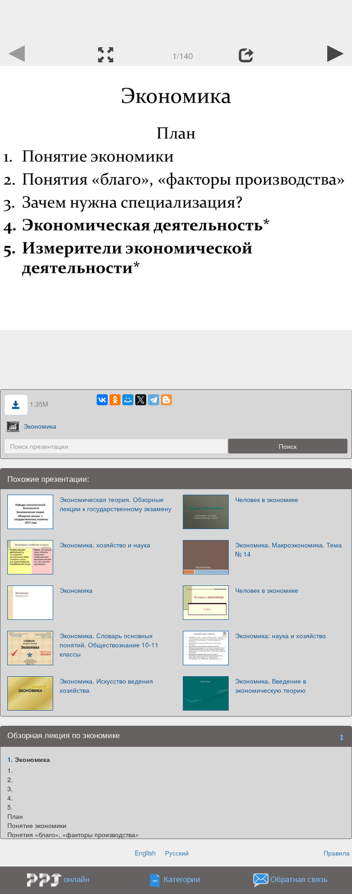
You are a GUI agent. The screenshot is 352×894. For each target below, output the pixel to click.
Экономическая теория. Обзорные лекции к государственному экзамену (115, 504)
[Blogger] (166, 399)
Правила (337, 852)
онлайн (76, 878)
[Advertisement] (176, 20)
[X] (140, 399)
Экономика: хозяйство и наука (105, 544)
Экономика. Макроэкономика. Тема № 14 (288, 549)
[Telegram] (153, 399)
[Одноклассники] (115, 399)
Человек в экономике (266, 499)
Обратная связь (299, 879)
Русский (177, 852)
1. (10, 759)
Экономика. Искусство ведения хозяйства (106, 685)
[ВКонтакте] (102, 399)
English (145, 852)
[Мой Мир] (127, 399)
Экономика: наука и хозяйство (280, 635)
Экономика (39, 425)
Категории (182, 879)
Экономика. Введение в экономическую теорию (270, 685)
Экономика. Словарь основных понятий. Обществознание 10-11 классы (109, 644)
